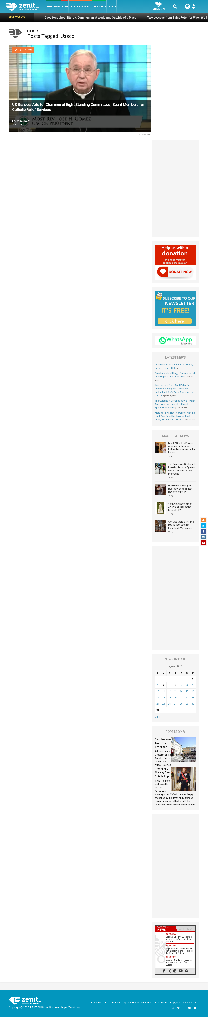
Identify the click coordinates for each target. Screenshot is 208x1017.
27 (175, 704)
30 (193, 704)
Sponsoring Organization (137, 1002)
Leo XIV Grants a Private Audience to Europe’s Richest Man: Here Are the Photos (181, 448)
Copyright (175, 1002)
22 (187, 697)
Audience (116, 1002)
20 (175, 697)
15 (187, 691)
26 (169, 704)
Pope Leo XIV (53, 6)
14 (181, 691)
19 (169, 697)
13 (175, 691)
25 (163, 704)
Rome (65, 6)
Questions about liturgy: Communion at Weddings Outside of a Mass (52, 17)
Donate (112, 6)
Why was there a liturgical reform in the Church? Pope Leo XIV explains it (181, 524)
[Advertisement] (175, 188)
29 (187, 704)
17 (157, 697)
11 (163, 691)
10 (157, 691)
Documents (99, 6)
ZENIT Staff (18, 124)
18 (163, 697)
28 (181, 704)
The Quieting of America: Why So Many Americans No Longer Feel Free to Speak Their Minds (175, 404)
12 (169, 691)
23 (193, 697)
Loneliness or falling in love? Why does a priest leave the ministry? (180, 488)
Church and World (80, 6)
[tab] (165, 928)
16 (193, 691)
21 (181, 697)
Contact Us (189, 1002)
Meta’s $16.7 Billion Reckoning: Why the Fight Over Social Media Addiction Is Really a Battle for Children (175, 416)
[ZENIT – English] (26, 6)
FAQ (106, 1002)
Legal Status (161, 1002)
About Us (96, 1002)
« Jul (157, 717)
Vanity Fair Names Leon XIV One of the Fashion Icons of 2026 (180, 506)
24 (157, 704)
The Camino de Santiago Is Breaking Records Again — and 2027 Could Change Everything (182, 469)
